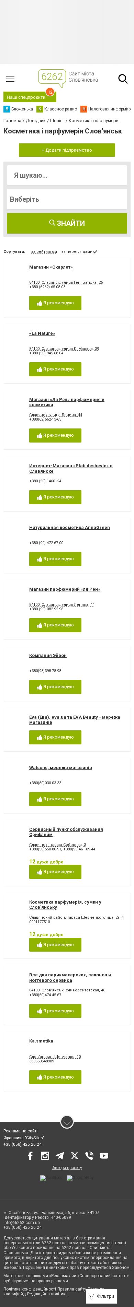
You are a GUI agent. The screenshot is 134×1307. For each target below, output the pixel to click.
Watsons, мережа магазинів (60, 767)
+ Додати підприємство (67, 150)
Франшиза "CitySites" (23, 1137)
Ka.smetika (41, 1041)
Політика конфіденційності (29, 1289)
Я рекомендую (58, 302)
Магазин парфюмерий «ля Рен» (64, 589)
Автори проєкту (67, 1167)
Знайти (70, 223)
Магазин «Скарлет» (51, 267)
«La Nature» (42, 333)
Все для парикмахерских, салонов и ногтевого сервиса (70, 977)
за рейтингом (44, 251)
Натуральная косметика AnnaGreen (69, 527)
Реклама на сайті (20, 1131)
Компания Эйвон (48, 655)
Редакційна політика (47, 1294)
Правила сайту (71, 1289)
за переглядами (77, 251)
